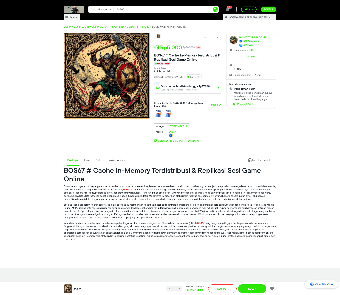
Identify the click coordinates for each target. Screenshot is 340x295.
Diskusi (99, 160)
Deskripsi (73, 160)
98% (251, 50)
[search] (215, 9)
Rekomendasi (117, 160)
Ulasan (87, 160)
